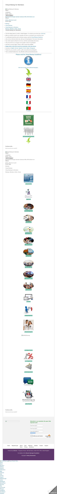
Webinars (28, 301)
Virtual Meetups (8, 25)
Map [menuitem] (1, 485)
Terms (21, 447)
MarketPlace (28, 211)
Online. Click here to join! (10, 20)
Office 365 (26, 16)
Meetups (7, 23)
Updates (36, 445)
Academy (28, 289)
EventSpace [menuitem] (2, 491)
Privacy (25, 447)
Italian (28, 48)
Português (28, 110)
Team (25, 445)
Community (28, 244)
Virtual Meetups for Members (11, 27)
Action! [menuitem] (1, 480)
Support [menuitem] (1, 477)
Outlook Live (32, 16)
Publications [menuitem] (2, 469)
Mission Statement (28, 350)
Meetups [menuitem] (2, 488)
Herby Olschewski (31, 455)
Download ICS (8, 16)
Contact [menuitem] (1, 475)
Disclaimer (31, 447)
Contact (41, 445)
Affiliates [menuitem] (2, 466)
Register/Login (15, 445)
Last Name (32, 427)
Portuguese (32, 48)
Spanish (20, 48)
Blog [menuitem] (1, 471)
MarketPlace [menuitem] (2, 483)
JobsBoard (28, 267)
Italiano (28, 104)
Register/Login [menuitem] (3, 478)
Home (8, 445)
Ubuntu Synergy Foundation (32, 453)
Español (28, 93)
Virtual (19, 28)
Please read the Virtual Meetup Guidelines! (28, 54)
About (21, 445)
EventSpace (28, 278)
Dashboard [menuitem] (2, 481)
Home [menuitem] (1, 462)
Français (28, 99)
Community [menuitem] (2, 487)
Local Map (28, 233)
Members (12, 28)
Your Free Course (28, 315)
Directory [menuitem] (2, 484)
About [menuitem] (1, 463)
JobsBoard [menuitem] (2, 490)
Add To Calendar (9, 15)
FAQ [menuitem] (1, 474)
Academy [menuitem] (2, 493)
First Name (32, 424)
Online (16, 28)
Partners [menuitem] (2, 468)
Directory (29, 222)
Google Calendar (15, 16)
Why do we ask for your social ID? (11, 148)
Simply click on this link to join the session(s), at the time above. (20, 46)
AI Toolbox (28, 199)
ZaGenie (15, 450)
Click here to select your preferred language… (28, 67)
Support (46, 445)
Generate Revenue (28, 372)
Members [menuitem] (2, 465)
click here (43, 33)
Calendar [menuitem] (2, 472)
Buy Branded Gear (28, 331)
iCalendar (22, 16)
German (16, 48)
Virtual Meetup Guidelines (37, 37)
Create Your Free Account (28, 136)
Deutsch (28, 87)
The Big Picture (28, 403)
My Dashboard (28, 184)
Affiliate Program (28, 361)
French (24, 48)
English (12, 48)
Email (31, 430)
